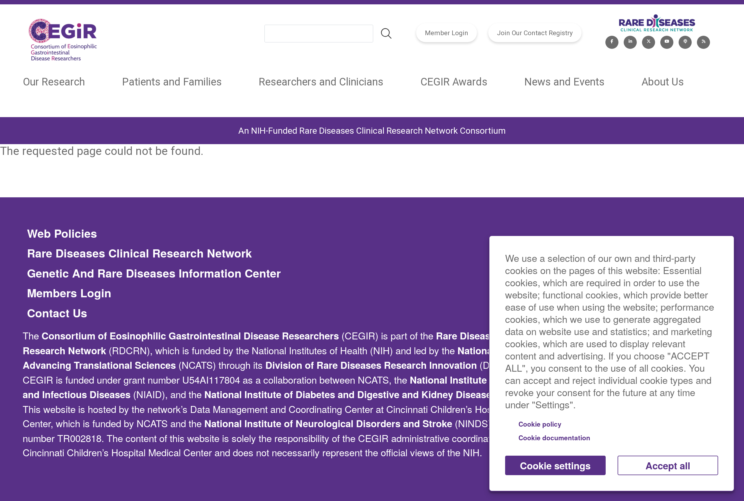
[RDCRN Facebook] (611, 41)
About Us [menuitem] (662, 82)
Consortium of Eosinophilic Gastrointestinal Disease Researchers (190, 335)
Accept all (667, 465)
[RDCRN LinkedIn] (630, 41)
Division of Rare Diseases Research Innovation (371, 365)
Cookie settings (555, 465)
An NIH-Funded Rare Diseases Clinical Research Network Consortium (372, 131)
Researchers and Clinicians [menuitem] (321, 82)
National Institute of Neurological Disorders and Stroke (328, 423)
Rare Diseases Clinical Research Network (139, 253)
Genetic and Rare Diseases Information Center (154, 273)
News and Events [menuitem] (564, 82)
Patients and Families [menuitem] (172, 82)
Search (386, 34)
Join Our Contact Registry (535, 33)
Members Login (69, 293)
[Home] (63, 41)
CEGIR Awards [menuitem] (454, 82)
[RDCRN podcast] (685, 41)
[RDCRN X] (648, 41)
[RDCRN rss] (703, 41)
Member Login (446, 33)
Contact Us (57, 313)
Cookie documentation (554, 437)
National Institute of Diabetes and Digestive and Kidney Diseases (350, 394)
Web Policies (62, 233)
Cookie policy (539, 424)
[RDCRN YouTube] (666, 41)
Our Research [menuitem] (54, 82)
